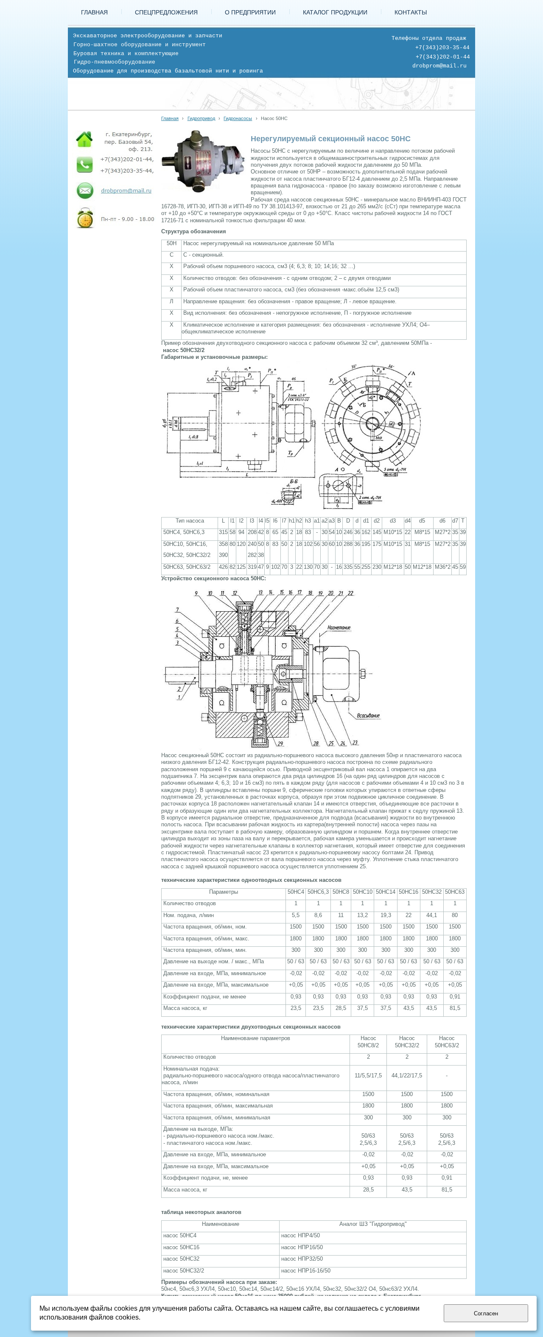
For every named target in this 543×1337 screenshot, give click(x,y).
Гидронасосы (238, 118)
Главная (170, 118)
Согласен (486, 1313)
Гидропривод (201, 118)
